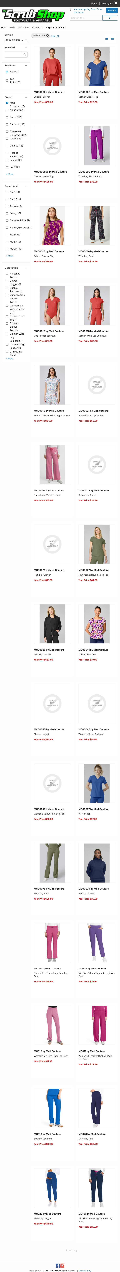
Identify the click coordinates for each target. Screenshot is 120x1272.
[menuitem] (4, 28)
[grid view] (112, 39)
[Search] (110, 18)
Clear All (55, 36)
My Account (24, 27)
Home (4, 27)
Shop (12, 27)
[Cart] (116, 3)
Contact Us (38, 27)
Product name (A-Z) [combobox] (15, 39)
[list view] (107, 39)
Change (112, 10)
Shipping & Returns (56, 27)
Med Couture (39, 35)
